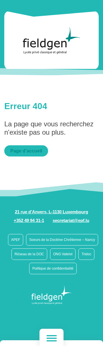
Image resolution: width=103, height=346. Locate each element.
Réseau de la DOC (29, 254)
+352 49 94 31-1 (29, 220)
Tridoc (86, 254)
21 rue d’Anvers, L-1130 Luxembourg (51, 212)
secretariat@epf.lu (71, 220)
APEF (15, 240)
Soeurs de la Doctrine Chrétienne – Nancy (62, 240)
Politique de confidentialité (53, 268)
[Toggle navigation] (51, 337)
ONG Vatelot (62, 254)
